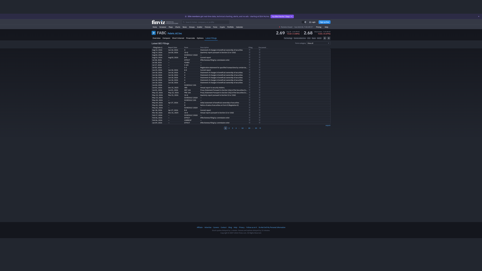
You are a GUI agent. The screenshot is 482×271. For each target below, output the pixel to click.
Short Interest (178, 38)
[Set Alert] (324, 38)
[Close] (478, 16)
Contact (224, 227)
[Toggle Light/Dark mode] (304, 22)
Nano (314, 38)
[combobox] (205, 22)
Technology (288, 38)
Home (155, 27)
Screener (162, 27)
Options (200, 38)
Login (314, 22)
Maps (171, 27)
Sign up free (324, 22)
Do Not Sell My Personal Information (272, 227)
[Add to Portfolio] (328, 38)
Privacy (242, 227)
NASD (319, 38)
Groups (192, 27)
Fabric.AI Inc (175, 33)
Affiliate (200, 227)
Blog (230, 227)
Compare (166, 38)
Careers (216, 227)
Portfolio (230, 27)
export (328, 125)
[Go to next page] (259, 128)
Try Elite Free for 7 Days (281, 16)
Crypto (222, 27)
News (185, 27)
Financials (190, 38)
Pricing (318, 27)
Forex (215, 27)
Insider (199, 27)
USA (308, 38)
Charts (177, 27)
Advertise (207, 227)
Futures (208, 27)
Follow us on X (251, 227)
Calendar (239, 27)
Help (326, 27)
